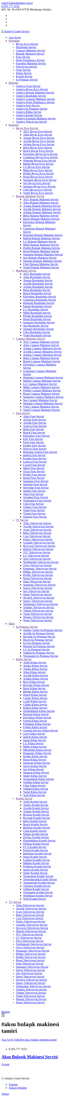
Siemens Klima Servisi (36, 772)
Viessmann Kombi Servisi (38, 892)
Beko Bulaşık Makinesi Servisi (40, 215)
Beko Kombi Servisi (34, 821)
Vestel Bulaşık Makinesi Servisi (41, 267)
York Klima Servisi (34, 795)
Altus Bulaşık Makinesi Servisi (40, 202)
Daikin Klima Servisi (35, 707)
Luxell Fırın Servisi (34, 464)
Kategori (14, 124)
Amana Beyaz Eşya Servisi (38, 137)
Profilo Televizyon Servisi (38, 575)
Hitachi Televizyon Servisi (38, 549)
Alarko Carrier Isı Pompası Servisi (42, 630)
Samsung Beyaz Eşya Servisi (39, 180)
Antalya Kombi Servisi (29, 115)
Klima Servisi (23, 73)
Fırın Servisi (23, 56)
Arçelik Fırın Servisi (34, 422)
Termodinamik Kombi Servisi (40, 879)
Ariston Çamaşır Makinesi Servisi (42, 354)
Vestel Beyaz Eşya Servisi (38, 192)
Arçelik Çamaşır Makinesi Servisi (42, 351)
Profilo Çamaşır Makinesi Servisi (42, 390)
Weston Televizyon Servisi (38, 617)
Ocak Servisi (23, 69)
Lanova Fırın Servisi (34, 461)
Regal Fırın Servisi (33, 477)
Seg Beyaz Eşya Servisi (36, 183)
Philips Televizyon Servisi (38, 571)
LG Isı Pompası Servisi (36, 649)
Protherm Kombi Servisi (37, 866)
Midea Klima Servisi (35, 746)
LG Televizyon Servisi (36, 555)
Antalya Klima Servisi (28, 112)
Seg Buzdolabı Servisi (35, 325)
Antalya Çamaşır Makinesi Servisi (35, 99)
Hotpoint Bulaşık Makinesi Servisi (42, 235)
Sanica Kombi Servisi (35, 869)
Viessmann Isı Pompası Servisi (40, 656)
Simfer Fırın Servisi (34, 490)
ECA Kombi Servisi (34, 847)
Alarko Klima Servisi (35, 665)
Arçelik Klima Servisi (35, 675)
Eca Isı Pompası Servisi (36, 643)
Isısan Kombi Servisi (35, 856)
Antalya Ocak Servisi (28, 86)
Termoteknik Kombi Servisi (39, 882)
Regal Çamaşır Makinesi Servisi (41, 393)
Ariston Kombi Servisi (36, 811)
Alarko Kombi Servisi (35, 804)
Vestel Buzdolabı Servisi (37, 335)
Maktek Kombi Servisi (36, 863)
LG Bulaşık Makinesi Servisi (39, 241)
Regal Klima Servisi (34, 759)
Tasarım (13, 1084)
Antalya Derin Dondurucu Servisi (35, 102)
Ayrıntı (5, 1064)
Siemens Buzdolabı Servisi (38, 328)
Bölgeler (13, 82)
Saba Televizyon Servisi (37, 581)
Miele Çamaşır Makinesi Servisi (41, 387)
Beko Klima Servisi (34, 688)
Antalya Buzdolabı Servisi (31, 95)
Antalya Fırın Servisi (28, 105)
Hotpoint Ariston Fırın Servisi (40, 452)
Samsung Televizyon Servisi (39, 584)
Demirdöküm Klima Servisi (39, 711)
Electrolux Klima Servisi (37, 717)
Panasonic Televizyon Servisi (40, 568)
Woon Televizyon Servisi (37, 620)
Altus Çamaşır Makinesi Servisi (41, 345)
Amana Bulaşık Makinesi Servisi (41, 205)
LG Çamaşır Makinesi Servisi (40, 384)
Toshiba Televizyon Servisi (38, 607)
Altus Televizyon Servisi (37, 523)
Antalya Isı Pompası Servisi (31, 108)
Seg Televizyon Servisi (36, 591)
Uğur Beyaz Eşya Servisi (37, 189)
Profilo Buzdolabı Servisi (37, 316)
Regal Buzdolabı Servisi (37, 319)
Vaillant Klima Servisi (35, 788)
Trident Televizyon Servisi (38, 610)
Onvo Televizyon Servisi (37, 565)
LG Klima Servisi (33, 743)
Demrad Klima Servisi (36, 714)
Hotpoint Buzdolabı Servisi (38, 303)
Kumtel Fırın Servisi (34, 458)
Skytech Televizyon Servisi (38, 597)
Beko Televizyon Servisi (37, 532)
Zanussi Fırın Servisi (35, 516)
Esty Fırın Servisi (33, 439)
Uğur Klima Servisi (34, 785)
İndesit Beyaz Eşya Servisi (38, 163)
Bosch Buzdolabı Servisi (37, 293)
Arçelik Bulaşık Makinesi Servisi (42, 209)
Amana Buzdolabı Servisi (37, 280)
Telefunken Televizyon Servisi (40, 604)
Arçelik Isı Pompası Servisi (38, 633)
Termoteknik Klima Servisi (38, 779)
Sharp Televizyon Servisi (37, 594)
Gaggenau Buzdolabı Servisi (39, 299)
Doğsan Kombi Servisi (36, 843)
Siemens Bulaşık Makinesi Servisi (42, 260)
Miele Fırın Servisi (33, 468)
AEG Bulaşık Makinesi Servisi (40, 199)
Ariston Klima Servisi (35, 678)
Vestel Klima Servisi (34, 792)
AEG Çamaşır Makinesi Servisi (41, 341)
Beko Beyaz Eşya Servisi (37, 147)
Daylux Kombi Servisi (36, 837)
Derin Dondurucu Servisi (30, 60)
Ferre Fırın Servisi (33, 442)
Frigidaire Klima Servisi (36, 724)
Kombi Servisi (24, 76)
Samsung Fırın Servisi (35, 481)
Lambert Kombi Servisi (36, 860)
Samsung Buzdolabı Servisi (39, 322)
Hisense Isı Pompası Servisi (39, 646)
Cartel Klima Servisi (34, 701)
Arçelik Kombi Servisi (36, 808)
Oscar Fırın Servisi (33, 471)
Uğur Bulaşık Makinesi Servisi (40, 264)
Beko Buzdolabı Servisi (36, 290)
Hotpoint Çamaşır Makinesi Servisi (43, 377)
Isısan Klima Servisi (34, 740)
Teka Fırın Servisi (33, 494)
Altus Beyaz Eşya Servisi (37, 134)
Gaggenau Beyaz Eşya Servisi (40, 157)
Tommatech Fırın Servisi (37, 500)
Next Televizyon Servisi (37, 558)
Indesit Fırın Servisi (34, 455)
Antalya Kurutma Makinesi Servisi (35, 118)
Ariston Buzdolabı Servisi (38, 286)
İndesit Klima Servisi (35, 736)
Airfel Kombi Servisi (35, 801)
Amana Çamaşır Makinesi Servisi (42, 348)
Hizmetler (14, 40)
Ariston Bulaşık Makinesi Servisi (42, 212)
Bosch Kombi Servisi (35, 824)
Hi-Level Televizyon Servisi (39, 545)
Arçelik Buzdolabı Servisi (38, 283)
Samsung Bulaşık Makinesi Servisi (43, 254)
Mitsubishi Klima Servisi (37, 749)
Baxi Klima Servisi (34, 681)
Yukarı (5, 1093)
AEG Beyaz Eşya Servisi (37, 131)
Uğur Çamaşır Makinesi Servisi (41, 406)
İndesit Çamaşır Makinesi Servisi (41, 380)
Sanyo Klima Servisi (35, 766)
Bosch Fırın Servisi (34, 432)
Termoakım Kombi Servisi (38, 876)
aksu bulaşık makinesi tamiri (41, 1039)
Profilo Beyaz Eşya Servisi (38, 173)
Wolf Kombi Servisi (34, 898)
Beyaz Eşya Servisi (27, 44)
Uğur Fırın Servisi (33, 503)
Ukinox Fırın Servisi (34, 507)
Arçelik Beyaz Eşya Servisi (38, 141)
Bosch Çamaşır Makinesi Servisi (41, 361)
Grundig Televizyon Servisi (39, 542)
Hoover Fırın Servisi (34, 448)
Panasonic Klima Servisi (37, 753)
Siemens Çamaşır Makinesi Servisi (42, 403)
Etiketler (19, 1039)
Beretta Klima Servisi (35, 691)
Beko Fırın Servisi (33, 429)
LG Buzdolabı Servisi (35, 309)
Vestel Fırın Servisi (34, 510)
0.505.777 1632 (10, 6)
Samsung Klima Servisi (36, 762)
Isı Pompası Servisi (27, 79)
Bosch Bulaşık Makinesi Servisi (41, 218)
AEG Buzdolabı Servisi (36, 273)
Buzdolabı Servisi (26, 47)
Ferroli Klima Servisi (35, 720)
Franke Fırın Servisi (34, 445)
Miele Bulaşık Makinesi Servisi (41, 244)
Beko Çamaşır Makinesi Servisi (41, 358)
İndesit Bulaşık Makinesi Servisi (41, 238)
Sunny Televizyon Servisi (37, 600)
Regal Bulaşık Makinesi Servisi (41, 251)
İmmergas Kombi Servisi (37, 853)
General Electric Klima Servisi (40, 730)
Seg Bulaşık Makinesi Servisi (40, 257)
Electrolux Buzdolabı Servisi (39, 296)
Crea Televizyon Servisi (36, 536)
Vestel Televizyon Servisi (37, 613)
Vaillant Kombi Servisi (36, 889)
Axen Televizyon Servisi (37, 529)
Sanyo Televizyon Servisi (37, 588)
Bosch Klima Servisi (35, 694)
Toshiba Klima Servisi (35, 782)
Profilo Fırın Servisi (34, 474)
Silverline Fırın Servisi (36, 487)
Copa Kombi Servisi (34, 830)
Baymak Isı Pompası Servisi (39, 636)
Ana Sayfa (15, 37)
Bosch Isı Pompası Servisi (38, 639)
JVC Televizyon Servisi (36, 552)
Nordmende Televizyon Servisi (40, 562)
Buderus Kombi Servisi (36, 827)
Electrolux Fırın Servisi (36, 435)
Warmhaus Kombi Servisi (37, 895)
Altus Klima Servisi (34, 672)
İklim (12, 623)
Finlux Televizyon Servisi (37, 539)
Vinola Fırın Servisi (34, 513)
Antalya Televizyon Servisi (31, 121)
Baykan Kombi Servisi (36, 814)
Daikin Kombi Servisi (35, 834)
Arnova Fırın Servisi (34, 426)
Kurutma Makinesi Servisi (31, 63)
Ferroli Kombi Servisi (35, 850)
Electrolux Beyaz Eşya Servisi (40, 154)
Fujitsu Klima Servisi (35, 727)
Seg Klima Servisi (33, 769)
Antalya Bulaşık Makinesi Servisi (35, 92)
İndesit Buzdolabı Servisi (37, 306)
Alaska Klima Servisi (35, 668)
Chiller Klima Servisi (35, 704)
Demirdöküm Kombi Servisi (39, 840)
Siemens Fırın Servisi (35, 484)
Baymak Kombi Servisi (36, 817)
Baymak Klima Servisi (36, 685)
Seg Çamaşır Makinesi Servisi (40, 400)
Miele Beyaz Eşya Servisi (37, 170)
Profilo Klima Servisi (35, 756)
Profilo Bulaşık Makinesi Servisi (41, 248)
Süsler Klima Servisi (34, 775)
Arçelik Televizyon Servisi (38, 526)
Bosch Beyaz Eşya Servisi (38, 150)
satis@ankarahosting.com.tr (17, 2)
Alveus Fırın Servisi (34, 419)
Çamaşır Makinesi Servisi (30, 50)
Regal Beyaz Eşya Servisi (38, 176)
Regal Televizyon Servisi (37, 578)
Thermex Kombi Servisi (37, 885)
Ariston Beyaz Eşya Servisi (38, 144)
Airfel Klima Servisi (34, 662)
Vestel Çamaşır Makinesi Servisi (41, 409)
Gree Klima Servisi (34, 733)
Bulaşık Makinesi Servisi (30, 53)
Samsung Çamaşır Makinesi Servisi (43, 396)
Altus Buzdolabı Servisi (36, 277)
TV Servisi (22, 520)
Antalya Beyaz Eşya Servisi (32, 89)
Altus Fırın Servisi (33, 416)
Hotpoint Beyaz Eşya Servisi (39, 160)
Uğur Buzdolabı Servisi (36, 332)
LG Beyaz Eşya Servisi (36, 167)
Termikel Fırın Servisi (35, 497)
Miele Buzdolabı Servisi (37, 312)
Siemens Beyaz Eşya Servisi (39, 186)
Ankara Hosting (18, 1087)
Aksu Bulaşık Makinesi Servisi (29, 1056)
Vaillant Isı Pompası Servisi (38, 652)
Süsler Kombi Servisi (35, 872)
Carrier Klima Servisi (35, 698)
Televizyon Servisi (26, 66)
